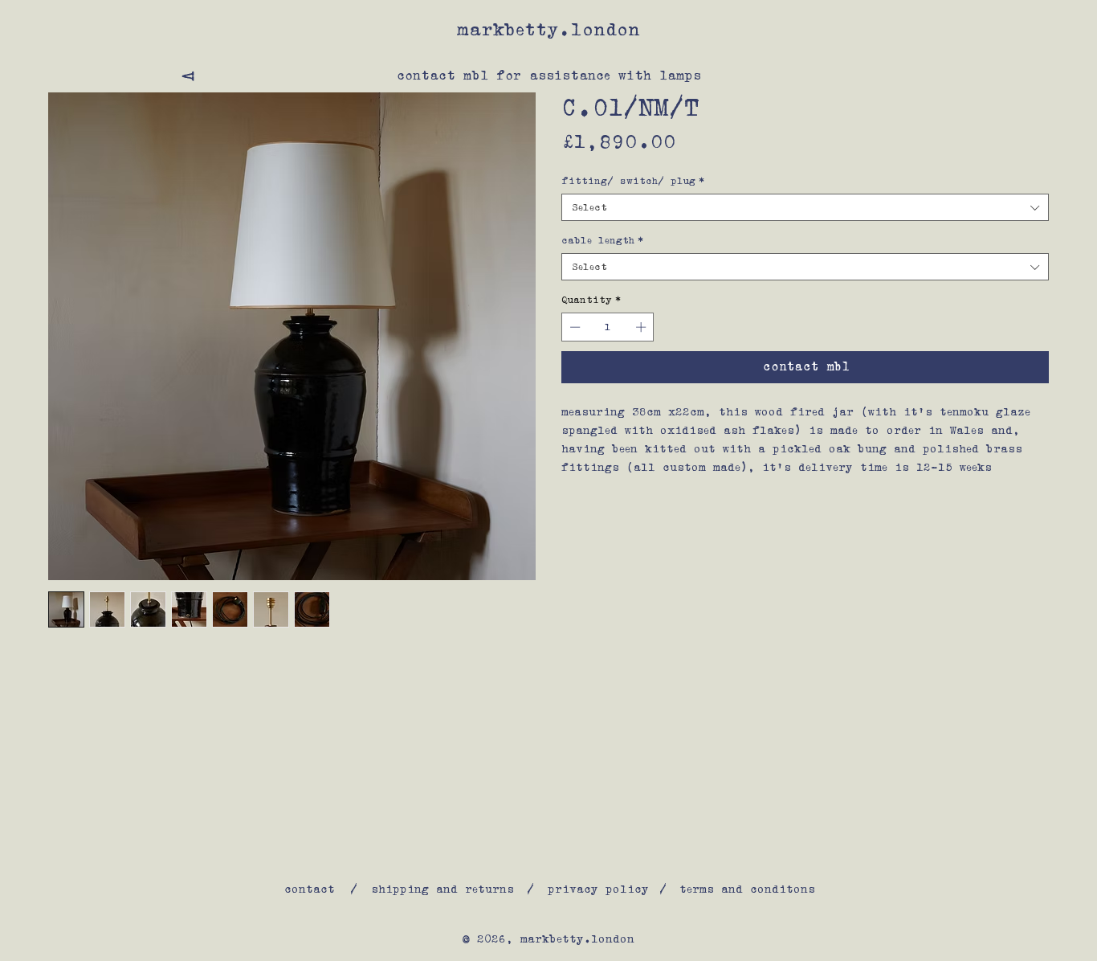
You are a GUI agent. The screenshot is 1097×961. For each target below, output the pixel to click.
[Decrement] (573, 327)
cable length (602, 240)
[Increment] (642, 327)
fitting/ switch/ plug (633, 180)
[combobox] (805, 207)
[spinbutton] (608, 327)
